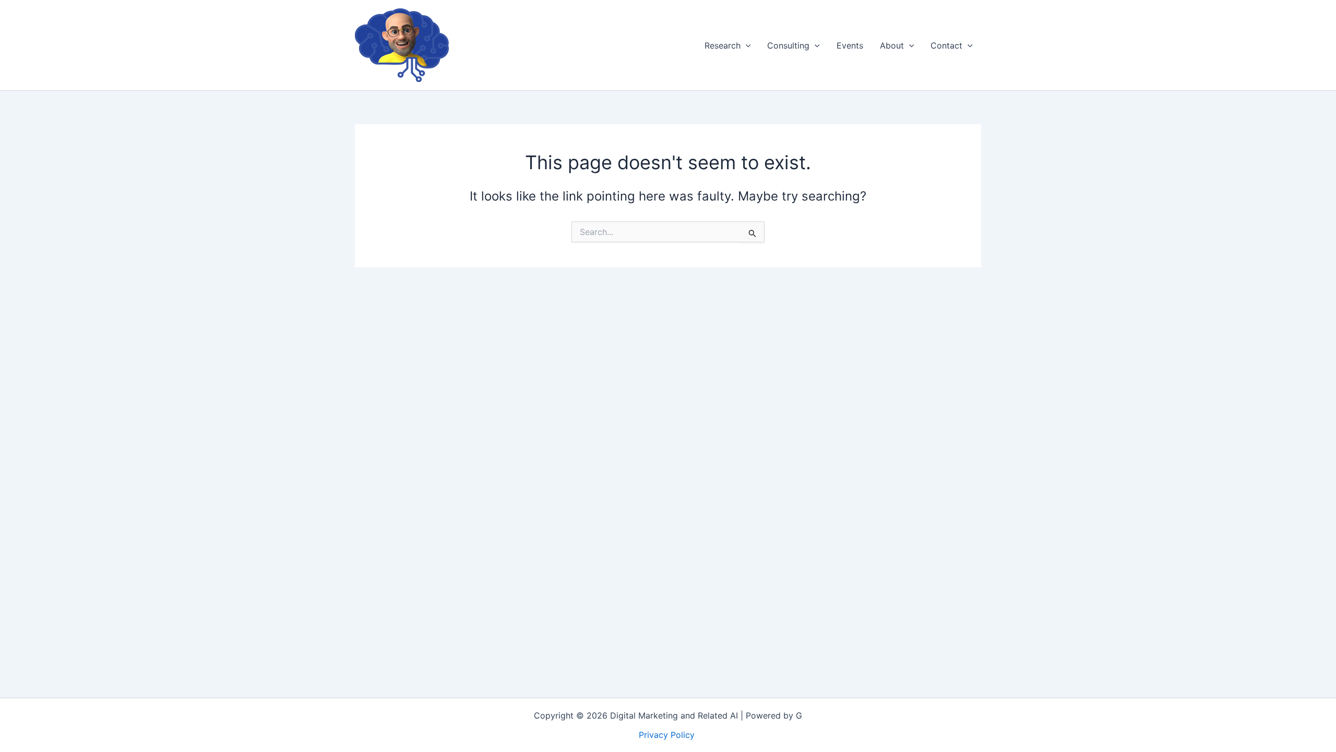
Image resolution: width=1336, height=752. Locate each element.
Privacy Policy (668, 735)
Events (850, 45)
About (892, 45)
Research (723, 45)
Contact (946, 45)
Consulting (788, 45)
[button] (746, 45)
